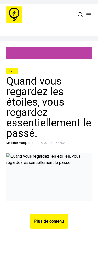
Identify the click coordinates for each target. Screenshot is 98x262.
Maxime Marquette (19, 143)
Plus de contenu (49, 221)
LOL (12, 71)
